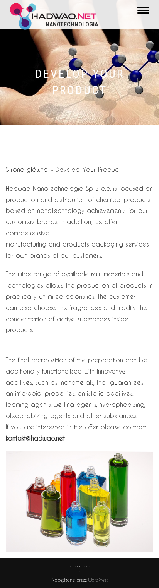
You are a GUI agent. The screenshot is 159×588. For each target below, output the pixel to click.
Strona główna (27, 169)
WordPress (97, 580)
